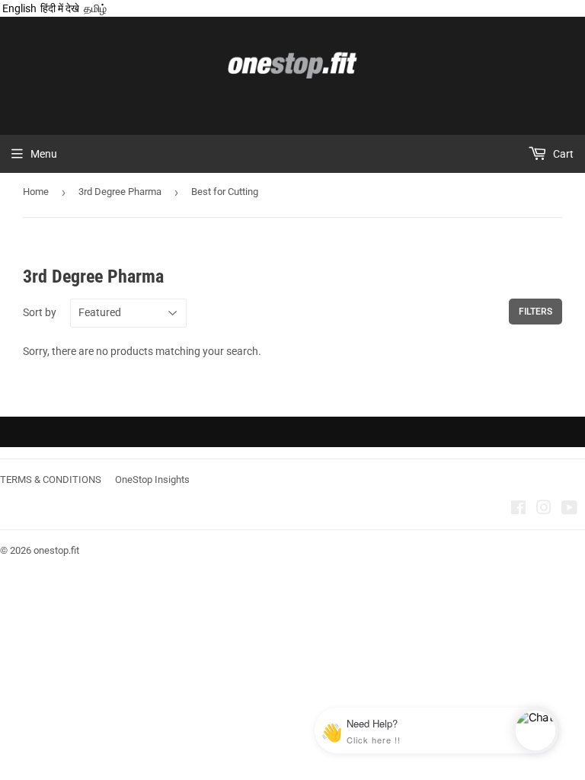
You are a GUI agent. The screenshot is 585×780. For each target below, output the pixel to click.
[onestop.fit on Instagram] (543, 509)
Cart (562, 154)
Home (36, 191)
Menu (43, 154)
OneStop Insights (152, 479)
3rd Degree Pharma (119, 191)
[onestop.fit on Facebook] (518, 509)
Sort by (39, 312)
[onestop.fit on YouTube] (569, 509)
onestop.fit (56, 550)
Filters (535, 311)
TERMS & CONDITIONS (50, 479)
